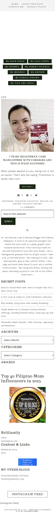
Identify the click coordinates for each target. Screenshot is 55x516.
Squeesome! (31, 511)
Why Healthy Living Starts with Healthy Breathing (24, 303)
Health (44, 201)
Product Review (32, 204)
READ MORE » (27, 187)
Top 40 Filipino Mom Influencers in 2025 (22, 378)
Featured (8, 201)
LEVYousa (23, 475)
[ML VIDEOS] (42, 83)
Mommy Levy (27, 33)
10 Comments (28, 207)
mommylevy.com (9, 441)
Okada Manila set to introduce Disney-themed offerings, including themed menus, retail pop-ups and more (27, 312)
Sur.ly (14, 449)
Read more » (27, 274)
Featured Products (27, 201)
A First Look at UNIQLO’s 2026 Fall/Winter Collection (26, 297)
